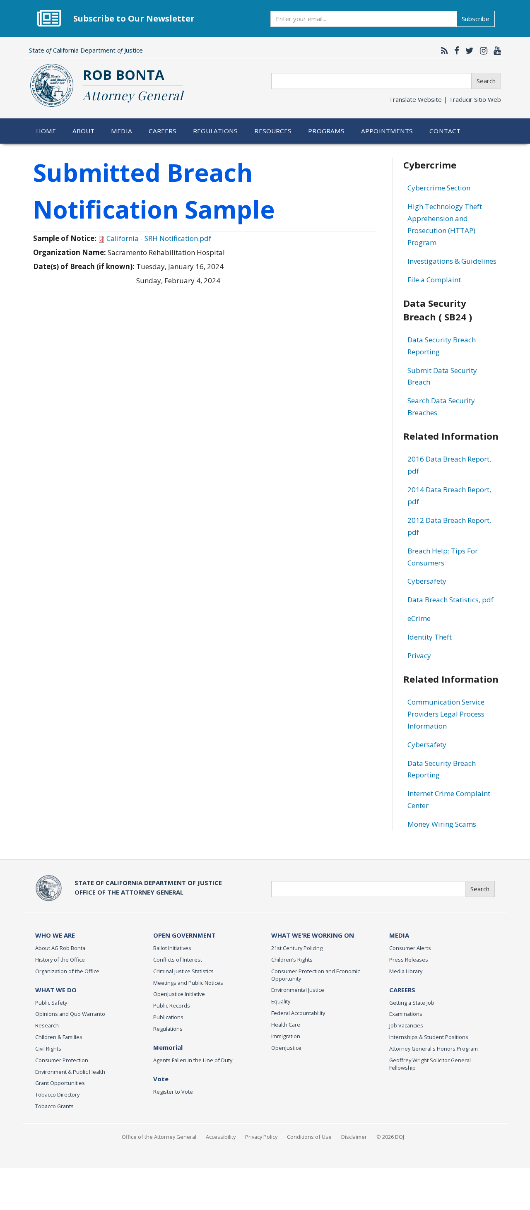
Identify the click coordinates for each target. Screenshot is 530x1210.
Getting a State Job (411, 1002)
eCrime (419, 618)
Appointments (387, 131)
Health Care (285, 1024)
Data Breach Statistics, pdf (450, 599)
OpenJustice (286, 1047)
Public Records (171, 1005)
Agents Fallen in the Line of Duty (192, 1060)
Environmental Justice (297, 989)
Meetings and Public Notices (188, 982)
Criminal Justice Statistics (183, 971)
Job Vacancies (406, 1025)
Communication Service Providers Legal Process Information (445, 714)
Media (121, 131)
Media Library (405, 971)
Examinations (405, 1014)
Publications (168, 1017)
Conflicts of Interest (177, 959)
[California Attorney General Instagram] (481, 50)
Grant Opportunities (60, 1083)
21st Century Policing (297, 948)
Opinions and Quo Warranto (70, 1014)
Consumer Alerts (410, 948)
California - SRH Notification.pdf (158, 238)
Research (47, 1025)
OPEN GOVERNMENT (184, 935)
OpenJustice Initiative (179, 994)
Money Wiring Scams (441, 824)
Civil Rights (48, 1048)
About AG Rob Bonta (60, 948)
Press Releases (408, 959)
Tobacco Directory (57, 1094)
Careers (163, 131)
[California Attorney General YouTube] (495, 50)
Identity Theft (429, 637)
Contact (444, 131)
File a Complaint (434, 279)
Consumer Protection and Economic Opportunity (315, 974)
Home (46, 131)
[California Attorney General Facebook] (454, 50)
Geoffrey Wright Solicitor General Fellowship (430, 1063)
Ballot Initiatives (172, 948)
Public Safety (51, 1002)
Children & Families (58, 1037)
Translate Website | (445, 99)
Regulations (215, 131)
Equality (280, 1001)
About (83, 131)
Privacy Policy (261, 1136)
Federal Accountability (298, 1013)
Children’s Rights (292, 959)
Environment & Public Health (70, 1071)
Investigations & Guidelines (451, 261)
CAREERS (402, 990)
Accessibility (221, 1136)
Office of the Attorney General (159, 1136)
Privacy (419, 655)
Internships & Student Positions (428, 1037)
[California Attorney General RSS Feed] (442, 50)
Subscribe (475, 18)
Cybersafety (426, 581)
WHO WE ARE (55, 935)
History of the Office (60, 959)
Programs (326, 131)
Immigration (285, 1036)
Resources (273, 131)
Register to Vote (173, 1091)
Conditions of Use (309, 1136)
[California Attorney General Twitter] (467, 50)
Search (486, 81)
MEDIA (399, 935)
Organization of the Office (67, 971)
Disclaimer (354, 1136)
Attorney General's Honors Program (433, 1048)
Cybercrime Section (438, 187)
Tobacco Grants (54, 1106)
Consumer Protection (61, 1060)
